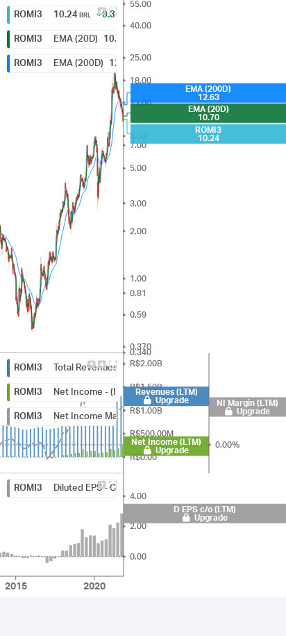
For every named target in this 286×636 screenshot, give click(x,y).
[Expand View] (112, 11)
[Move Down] (102, 11)
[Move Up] (90, 364)
